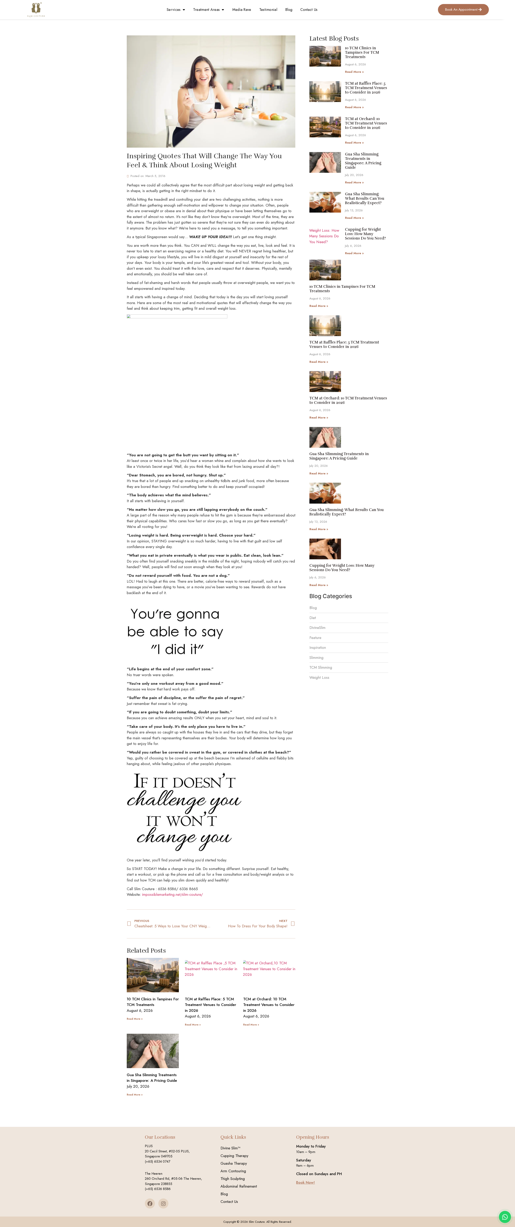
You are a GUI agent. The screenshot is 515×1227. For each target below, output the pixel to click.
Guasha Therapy (233, 1163)
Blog (288, 9)
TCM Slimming (320, 667)
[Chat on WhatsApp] (505, 1217)
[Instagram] (163, 1203)
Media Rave (241, 9)
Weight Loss (319, 677)
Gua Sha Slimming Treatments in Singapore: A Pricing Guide (152, 1077)
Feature (315, 637)
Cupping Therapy (234, 1155)
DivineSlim (317, 627)
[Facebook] (150, 1203)
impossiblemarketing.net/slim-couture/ (172, 894)
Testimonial (268, 9)
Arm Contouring (233, 1171)
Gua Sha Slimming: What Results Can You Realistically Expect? (364, 198)
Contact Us (308, 9)
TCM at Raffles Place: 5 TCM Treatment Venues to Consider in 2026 (210, 1004)
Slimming (316, 657)
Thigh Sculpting (232, 1178)
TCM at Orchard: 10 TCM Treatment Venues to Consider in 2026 (269, 1004)
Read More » (134, 1019)
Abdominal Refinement (238, 1186)
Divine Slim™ (230, 1148)
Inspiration (317, 647)
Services (173, 9)
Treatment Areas (206, 9)
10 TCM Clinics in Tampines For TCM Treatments (153, 1002)
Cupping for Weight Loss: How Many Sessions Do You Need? (365, 234)
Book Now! (305, 1182)
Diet (312, 617)
